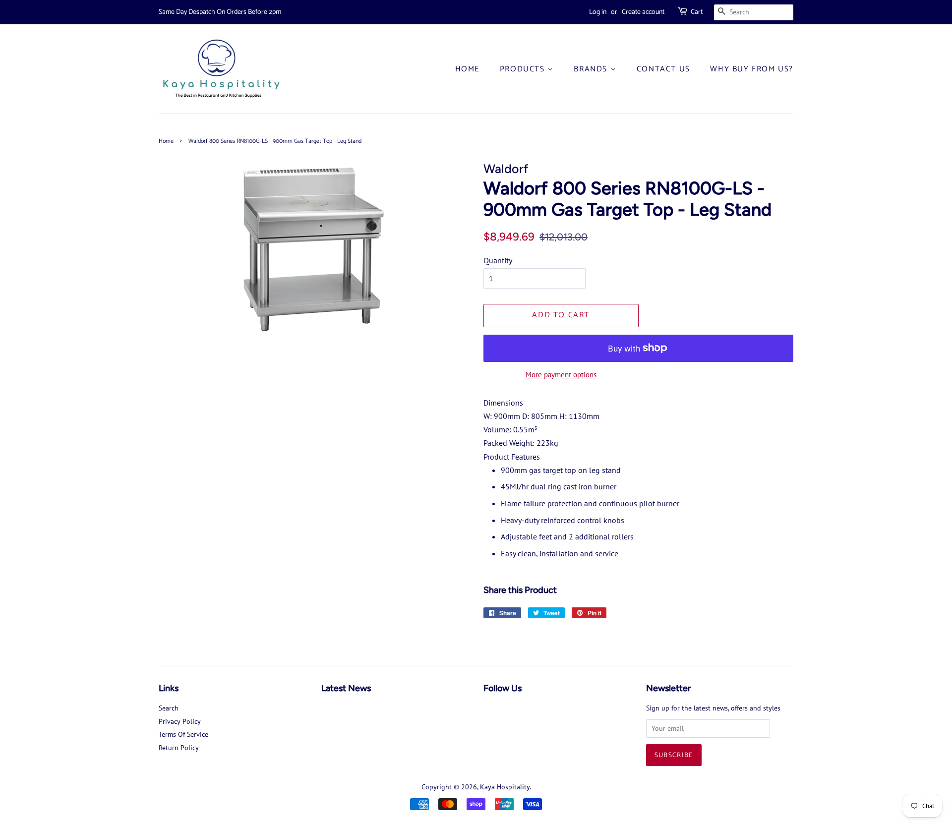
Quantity (497, 260)
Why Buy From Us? (751, 69)
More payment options (561, 374)
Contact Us (663, 69)
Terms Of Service (183, 734)
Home (467, 69)
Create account (643, 12)
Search (168, 708)
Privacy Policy (180, 721)
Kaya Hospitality (505, 786)
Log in (597, 12)
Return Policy (179, 747)
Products (523, 69)
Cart (697, 12)
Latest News (346, 688)
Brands (592, 69)
